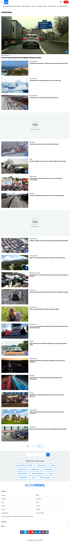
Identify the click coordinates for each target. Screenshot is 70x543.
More (2, 526)
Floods (51, 473)
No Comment (5, 55)
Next (39, 446)
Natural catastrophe (38, 473)
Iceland (34, 6)
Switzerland (33, 358)
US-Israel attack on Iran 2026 (11, 6)
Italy (31, 159)
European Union (42, 6)
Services (3, 521)
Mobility (32, 375)
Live (66, 2)
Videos (38, 509)
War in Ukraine (26, 6)
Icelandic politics (22, 473)
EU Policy (38, 498)
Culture (3, 509)
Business (3, 498)
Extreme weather (45, 477)
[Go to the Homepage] (6, 2)
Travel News (33, 78)
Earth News (33, 176)
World (31, 341)
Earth (2, 502)
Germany (32, 142)
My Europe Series (35, 273)
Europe (3, 495)
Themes (3, 491)
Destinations (33, 61)
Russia (32, 392)
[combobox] (35, 454)
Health (3, 506)
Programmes (4, 513)
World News (33, 238)
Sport (33, 477)
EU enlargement (62, 6)
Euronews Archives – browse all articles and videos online (17, 516)
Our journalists (40, 513)
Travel (37, 506)
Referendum (52, 6)
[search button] (48, 454)
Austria (32, 193)
